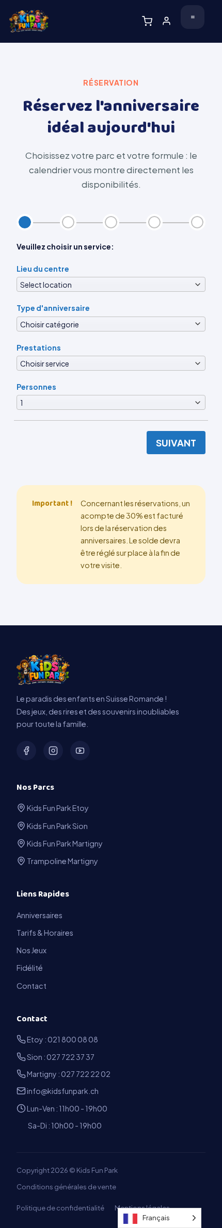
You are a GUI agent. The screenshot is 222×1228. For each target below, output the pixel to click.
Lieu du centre (43, 268)
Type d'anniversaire (53, 307)
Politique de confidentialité (60, 1208)
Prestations (39, 347)
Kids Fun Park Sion (57, 826)
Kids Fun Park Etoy (57, 807)
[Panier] (147, 21)
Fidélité (30, 967)
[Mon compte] (166, 21)
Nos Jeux (31, 950)
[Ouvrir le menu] (192, 17)
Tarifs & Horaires (45, 932)
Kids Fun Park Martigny (64, 843)
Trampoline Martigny (62, 861)
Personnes (36, 386)
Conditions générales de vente (66, 1187)
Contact (31, 985)
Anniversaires (39, 915)
